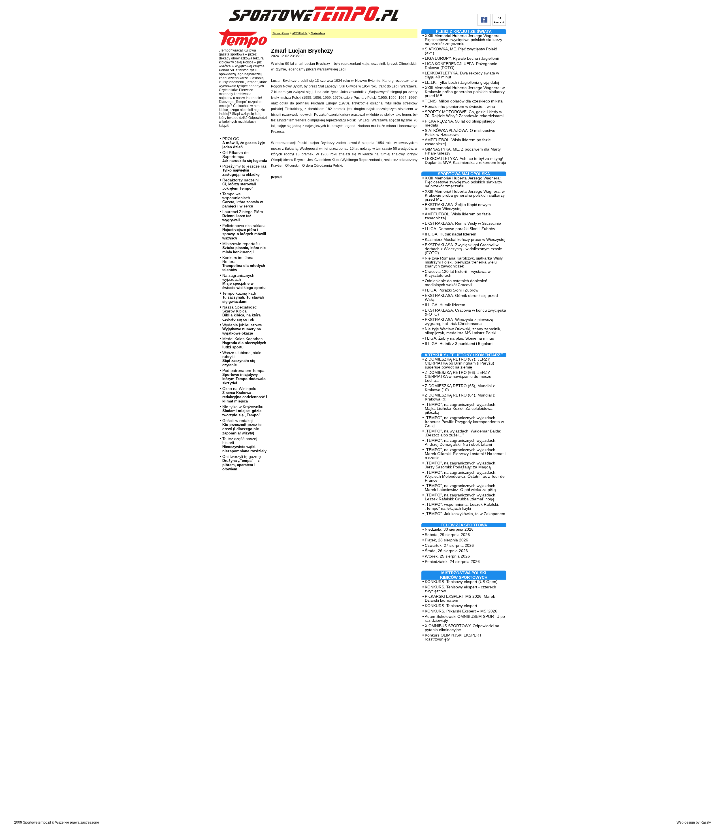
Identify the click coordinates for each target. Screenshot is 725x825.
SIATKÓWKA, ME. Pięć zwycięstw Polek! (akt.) (461, 51)
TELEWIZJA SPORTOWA (464, 525)
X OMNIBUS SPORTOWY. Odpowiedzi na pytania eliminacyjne (462, 627)
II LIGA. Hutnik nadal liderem (450, 234)
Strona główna (280, 33)
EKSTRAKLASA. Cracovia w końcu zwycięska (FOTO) (465, 312)
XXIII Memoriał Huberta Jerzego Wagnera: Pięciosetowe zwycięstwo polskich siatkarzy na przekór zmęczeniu (463, 39)
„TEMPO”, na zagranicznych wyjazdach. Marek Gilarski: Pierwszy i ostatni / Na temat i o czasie (465, 453)
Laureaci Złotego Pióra (242, 215)
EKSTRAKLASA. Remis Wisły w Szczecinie (463, 223)
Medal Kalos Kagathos (244, 343)
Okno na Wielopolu (244, 394)
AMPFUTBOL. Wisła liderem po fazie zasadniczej (458, 142)
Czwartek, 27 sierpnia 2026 (449, 545)
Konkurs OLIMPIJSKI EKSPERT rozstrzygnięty (453, 637)
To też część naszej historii (244, 444)
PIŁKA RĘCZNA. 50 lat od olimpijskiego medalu (460, 123)
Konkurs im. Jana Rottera (243, 263)
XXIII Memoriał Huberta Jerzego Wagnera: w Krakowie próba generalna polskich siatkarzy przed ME (465, 91)
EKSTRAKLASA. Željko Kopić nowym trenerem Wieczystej (458, 206)
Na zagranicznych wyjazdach (244, 281)
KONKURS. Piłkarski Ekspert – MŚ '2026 (461, 611)
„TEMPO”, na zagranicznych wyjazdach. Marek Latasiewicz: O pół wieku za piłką (460, 487)
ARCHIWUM (300, 33)
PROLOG (243, 142)
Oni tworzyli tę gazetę (241, 462)
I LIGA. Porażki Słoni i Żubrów (451, 290)
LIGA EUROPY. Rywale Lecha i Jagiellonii (462, 58)
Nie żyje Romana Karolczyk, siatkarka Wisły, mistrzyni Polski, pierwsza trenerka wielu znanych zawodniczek (464, 262)
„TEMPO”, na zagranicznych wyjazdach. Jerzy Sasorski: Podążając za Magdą (460, 465)
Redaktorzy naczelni (240, 184)
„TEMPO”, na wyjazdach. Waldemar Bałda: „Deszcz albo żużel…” (463, 433)
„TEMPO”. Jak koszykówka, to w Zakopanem (465, 513)
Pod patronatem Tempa (244, 376)
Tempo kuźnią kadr (243, 297)
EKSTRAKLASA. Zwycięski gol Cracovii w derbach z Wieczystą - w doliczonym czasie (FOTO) (463, 249)
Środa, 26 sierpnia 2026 (446, 550)
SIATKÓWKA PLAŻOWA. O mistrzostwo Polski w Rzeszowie (460, 132)
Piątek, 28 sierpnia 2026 (446, 540)
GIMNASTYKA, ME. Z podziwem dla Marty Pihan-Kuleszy (463, 151)
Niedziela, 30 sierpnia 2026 (449, 529)
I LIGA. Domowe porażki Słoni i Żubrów (460, 228)
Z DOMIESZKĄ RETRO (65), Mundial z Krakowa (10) (460, 387)
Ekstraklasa (318, 33)
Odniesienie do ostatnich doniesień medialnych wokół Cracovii (456, 282)
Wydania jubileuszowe (242, 329)
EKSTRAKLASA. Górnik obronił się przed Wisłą (461, 297)
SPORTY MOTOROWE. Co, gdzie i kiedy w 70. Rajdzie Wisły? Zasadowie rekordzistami (464, 114)
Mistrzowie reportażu (244, 247)
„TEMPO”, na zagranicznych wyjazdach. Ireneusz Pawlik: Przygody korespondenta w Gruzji (464, 421)
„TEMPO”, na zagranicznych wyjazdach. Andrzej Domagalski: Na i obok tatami (460, 442)
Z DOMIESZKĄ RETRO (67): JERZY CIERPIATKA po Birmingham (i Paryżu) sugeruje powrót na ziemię (459, 363)
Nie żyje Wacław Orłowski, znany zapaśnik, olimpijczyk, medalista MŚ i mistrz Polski (463, 331)
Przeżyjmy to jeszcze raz (244, 170)
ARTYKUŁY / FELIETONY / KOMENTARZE (464, 355)
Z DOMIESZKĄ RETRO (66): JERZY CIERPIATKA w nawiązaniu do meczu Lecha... (458, 376)
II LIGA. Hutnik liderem (445, 305)
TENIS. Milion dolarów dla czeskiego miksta (464, 101)
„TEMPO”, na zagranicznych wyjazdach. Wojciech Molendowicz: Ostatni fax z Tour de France (465, 476)
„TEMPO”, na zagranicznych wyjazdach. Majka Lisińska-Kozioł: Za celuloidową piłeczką (460, 408)
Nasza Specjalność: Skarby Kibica (241, 313)
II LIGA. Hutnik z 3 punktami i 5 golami (459, 343)
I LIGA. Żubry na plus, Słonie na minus (459, 338)
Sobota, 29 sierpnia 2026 (447, 534)
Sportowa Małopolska (464, 174)
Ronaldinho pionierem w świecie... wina (460, 106)
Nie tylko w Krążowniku (242, 410)
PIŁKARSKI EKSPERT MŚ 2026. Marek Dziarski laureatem (460, 598)
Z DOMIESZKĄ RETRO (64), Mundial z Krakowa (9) (460, 397)
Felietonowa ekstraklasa (244, 231)
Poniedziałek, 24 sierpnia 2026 (452, 561)
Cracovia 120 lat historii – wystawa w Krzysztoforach (458, 273)
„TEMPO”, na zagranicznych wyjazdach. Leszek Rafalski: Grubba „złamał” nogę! (460, 497)
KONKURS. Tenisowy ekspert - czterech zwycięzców (460, 589)
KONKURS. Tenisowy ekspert (451, 605)
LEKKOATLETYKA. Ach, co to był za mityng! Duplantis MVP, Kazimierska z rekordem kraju (465, 160)
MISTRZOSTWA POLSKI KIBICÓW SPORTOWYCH (463, 575)
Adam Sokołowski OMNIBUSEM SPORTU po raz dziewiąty (465, 618)
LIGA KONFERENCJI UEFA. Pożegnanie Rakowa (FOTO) (461, 65)
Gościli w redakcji (241, 426)
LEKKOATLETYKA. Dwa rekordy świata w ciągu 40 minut (462, 75)
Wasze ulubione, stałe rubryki (241, 358)
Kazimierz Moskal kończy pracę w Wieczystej (465, 239)
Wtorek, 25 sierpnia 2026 (447, 556)
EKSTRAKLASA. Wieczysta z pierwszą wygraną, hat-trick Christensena (459, 321)
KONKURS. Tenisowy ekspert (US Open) (461, 581)
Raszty (705, 822)
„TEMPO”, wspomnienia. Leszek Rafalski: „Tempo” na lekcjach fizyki (462, 506)
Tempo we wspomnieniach (242, 200)
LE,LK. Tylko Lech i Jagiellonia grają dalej (462, 82)
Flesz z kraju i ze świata (464, 31)
